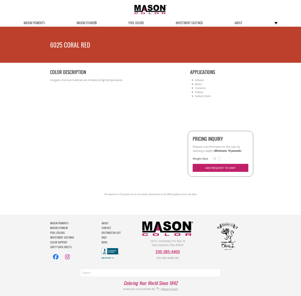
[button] (276, 23)
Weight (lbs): (200, 158)
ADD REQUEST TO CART (220, 168)
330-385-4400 (167, 251)
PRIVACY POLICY (169, 289)
